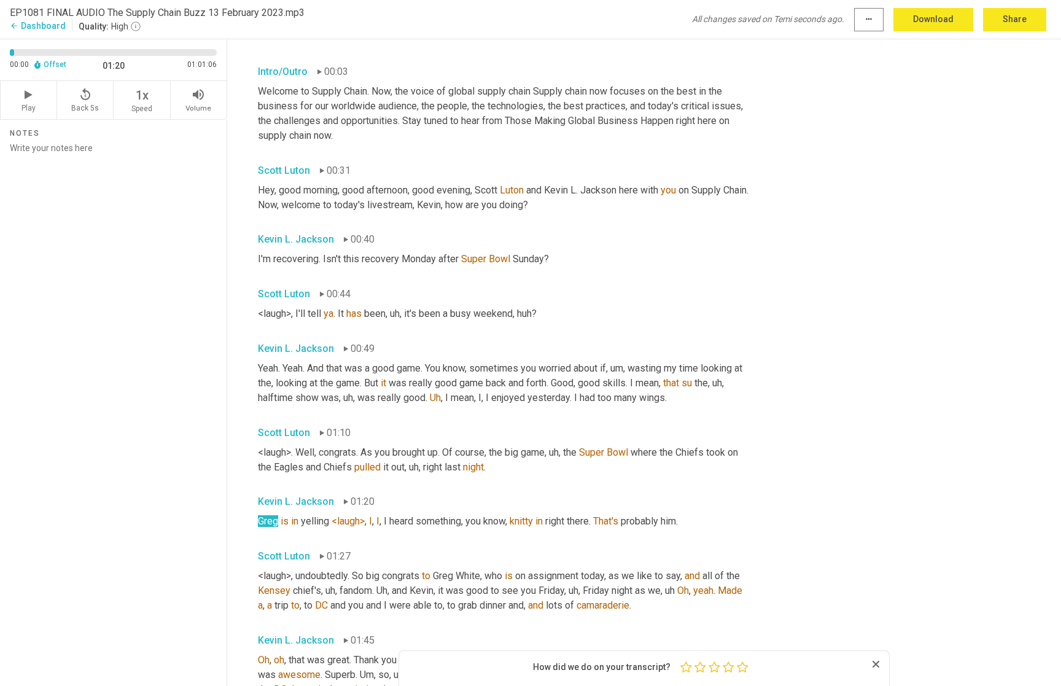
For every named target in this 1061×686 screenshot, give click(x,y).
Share (1015, 19)
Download (933, 19)
